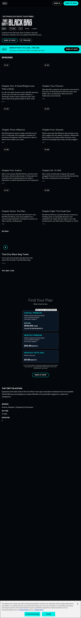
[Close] (77, 604)
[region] (40, 22)
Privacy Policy (24, 610)
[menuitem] (5, 3)
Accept (48, 614)
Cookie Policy (38, 610)
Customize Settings (32, 614)
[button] (10, 40)
